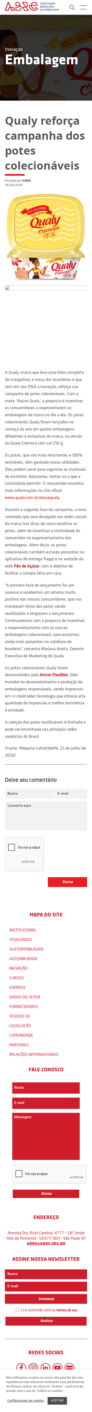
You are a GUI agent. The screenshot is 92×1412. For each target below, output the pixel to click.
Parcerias (19, 1044)
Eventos (17, 987)
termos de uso (66, 1310)
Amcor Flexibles (54, 675)
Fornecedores (23, 1006)
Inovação (14, 49)
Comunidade (21, 1035)
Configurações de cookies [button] (25, 1401)
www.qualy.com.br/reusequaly (32, 498)
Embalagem (41, 60)
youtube (57, 1368)
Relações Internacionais (33, 1054)
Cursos (16, 977)
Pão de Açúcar (26, 566)
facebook (21, 1368)
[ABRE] (32, 7)
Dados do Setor (24, 997)
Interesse (46, 1299)
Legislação (20, 1025)
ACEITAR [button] (57, 1400)
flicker (69, 1368)
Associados (20, 939)
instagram (33, 1368)
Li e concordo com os (48, 1310)
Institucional (22, 930)
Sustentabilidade (26, 949)
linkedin (45, 1368)
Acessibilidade (23, 958)
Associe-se (19, 1016)
